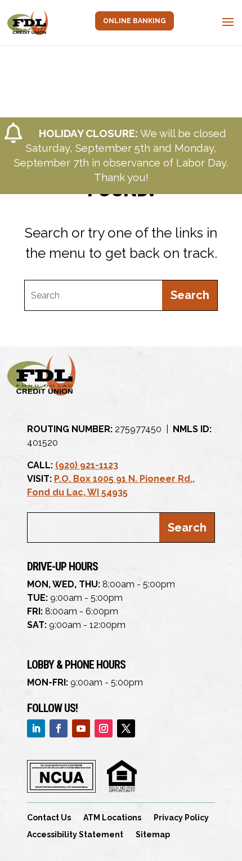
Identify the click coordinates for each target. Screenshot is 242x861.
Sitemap (153, 835)
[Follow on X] (126, 728)
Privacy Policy (181, 818)
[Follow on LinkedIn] (36, 728)
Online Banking (134, 21)
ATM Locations (112, 818)
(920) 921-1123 (86, 465)
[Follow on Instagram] (104, 728)
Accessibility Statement (75, 835)
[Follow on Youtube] (81, 728)
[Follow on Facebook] (59, 728)
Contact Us (49, 818)
